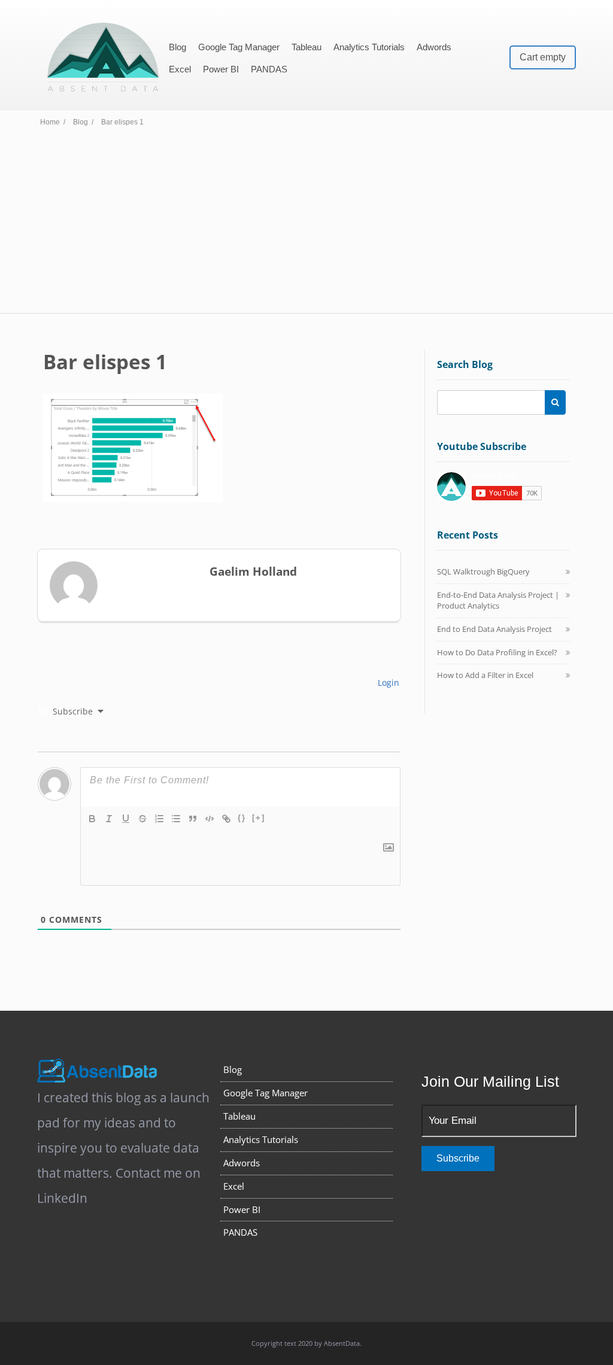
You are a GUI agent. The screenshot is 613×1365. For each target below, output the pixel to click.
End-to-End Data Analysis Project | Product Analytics (498, 600)
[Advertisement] (306, 223)
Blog (177, 47)
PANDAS (269, 69)
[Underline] (125, 818)
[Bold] (92, 818)
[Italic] (109, 818)
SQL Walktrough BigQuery (483, 571)
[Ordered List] (159, 818)
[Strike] (142, 818)
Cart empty (543, 57)
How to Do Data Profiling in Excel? (497, 652)
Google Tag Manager (239, 47)
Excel (180, 69)
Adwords (434, 47)
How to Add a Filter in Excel (485, 675)
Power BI (221, 69)
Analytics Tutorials (369, 47)
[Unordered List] (176, 818)
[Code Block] (209, 818)
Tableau (306, 47)
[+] (258, 817)
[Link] (226, 818)
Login (387, 682)
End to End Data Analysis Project (494, 629)
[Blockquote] (192, 818)
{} (242, 817)
